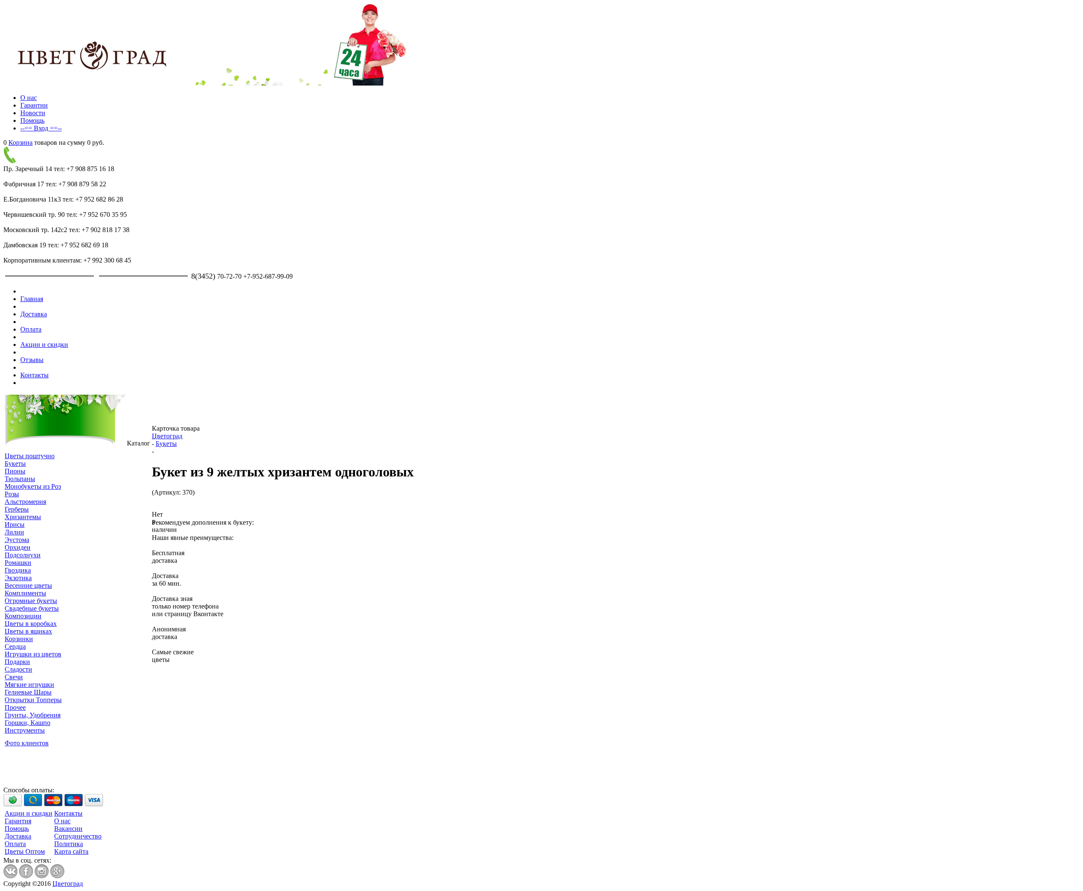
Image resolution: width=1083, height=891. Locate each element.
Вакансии (68, 828)
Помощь (32, 120)
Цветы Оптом (25, 851)
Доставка (33, 314)
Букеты (166, 443)
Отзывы (32, 359)
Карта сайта (71, 851)
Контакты (34, 375)
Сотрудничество (78, 836)
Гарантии (34, 105)
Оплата (30, 329)
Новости (32, 112)
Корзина (20, 142)
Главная (31, 298)
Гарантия (18, 821)
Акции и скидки (44, 344)
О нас (28, 97)
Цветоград (167, 436)
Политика (68, 843)
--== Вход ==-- (41, 128)
